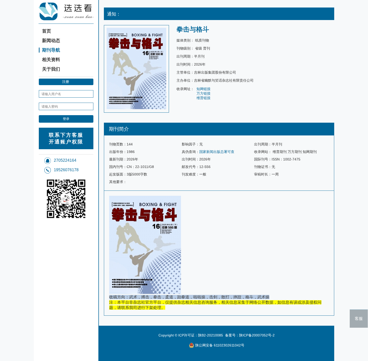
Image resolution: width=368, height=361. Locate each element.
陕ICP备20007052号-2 (257, 335)
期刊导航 (51, 50)
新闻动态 (51, 40)
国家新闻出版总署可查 (216, 152)
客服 (359, 318)
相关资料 (51, 59)
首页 (46, 31)
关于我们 (51, 69)
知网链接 (204, 89)
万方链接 (204, 93)
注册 (65, 82)
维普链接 (204, 98)
